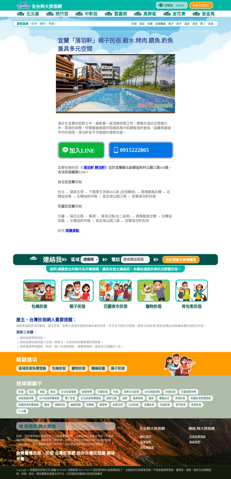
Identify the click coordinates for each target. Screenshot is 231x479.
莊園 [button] (98, 368)
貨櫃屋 (90, 404)
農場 (46, 404)
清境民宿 (180, 398)
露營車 (103, 404)
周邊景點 (72, 231)
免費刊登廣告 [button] (201, 5)
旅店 (142, 23)
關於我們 (145, 436)
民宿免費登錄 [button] (32, 368)
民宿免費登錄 (197, 436)
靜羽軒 (100, 168)
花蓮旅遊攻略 (188, 391)
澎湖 (210, 23)
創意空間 (118, 404)
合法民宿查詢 (68, 391)
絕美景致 (138, 398)
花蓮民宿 (102, 391)
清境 (194, 23)
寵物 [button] (78, 368)
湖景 (124, 398)
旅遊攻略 (87, 391)
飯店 (31, 391)
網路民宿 (60, 404)
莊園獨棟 (160, 23)
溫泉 (186, 23)
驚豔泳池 (164, 398)
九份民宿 (133, 404)
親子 (170, 23)
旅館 (42, 391)
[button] (27, 13)
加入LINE (82, 150)
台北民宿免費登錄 (91, 398)
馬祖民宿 (196, 404)
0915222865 (134, 150)
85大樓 (22, 411)
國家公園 (111, 398)
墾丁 (202, 23)
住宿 (115, 391)
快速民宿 (170, 391)
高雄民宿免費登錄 (201, 398)
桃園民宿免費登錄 (28, 404)
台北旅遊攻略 (152, 391)
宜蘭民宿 (149, 404)
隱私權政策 (147, 447)
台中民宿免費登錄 (49, 398)
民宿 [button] (59, 368)
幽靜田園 (76, 404)
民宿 (134, 23)
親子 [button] (118, 368)
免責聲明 (145, 442)
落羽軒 (89, 168)
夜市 (178, 23)
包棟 (149, 23)
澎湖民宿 (165, 404)
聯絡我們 (194, 442)
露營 (151, 398)
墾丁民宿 (70, 398)
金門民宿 (180, 404)
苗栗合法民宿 (131, 391)
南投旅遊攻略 (26, 398)
